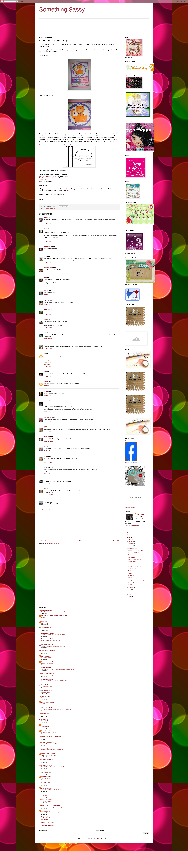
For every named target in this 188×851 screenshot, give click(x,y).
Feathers (43, 617)
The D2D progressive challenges (48, 176)
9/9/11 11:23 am (48, 327)
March (130, 599)
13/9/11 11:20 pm (48, 494)
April (129, 596)
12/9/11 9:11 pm (48, 462)
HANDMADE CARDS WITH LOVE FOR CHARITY (54, 616)
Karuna (46, 391)
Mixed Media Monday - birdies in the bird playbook (53, 611)
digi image (48, 208)
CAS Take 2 (131, 577)
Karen (45, 456)
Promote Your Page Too (131, 462)
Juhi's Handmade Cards (48, 650)
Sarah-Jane (47, 436)
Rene (45, 228)
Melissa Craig (47, 417)
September (131, 548)
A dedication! (131, 575)
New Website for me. (46, 657)
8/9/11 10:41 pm (48, 223)
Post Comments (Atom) (52, 543)
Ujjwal (88, 141)
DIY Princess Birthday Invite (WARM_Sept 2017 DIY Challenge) (56, 709)
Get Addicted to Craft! (47, 690)
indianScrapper (45, 782)
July (129, 590)
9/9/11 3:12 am (47, 272)
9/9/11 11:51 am (48, 348)
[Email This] (60, 206)
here (52, 190)
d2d (44, 208)
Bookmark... (131, 571)
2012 (128, 537)
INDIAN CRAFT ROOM (47, 822)
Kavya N (46, 290)
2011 (128, 539)
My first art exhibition (46, 801)
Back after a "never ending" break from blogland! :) (53, 807)
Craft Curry (44, 771)
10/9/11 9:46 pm (48, 431)
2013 (128, 534)
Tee (45, 332)
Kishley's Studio (45, 731)
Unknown (46, 381)
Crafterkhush (140, 514)
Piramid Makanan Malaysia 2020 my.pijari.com (52, 640)
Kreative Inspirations (130, 440)
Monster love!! (44, 720)
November (131, 543)
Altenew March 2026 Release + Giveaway (51, 629)
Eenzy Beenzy (45, 713)
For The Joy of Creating (47, 673)
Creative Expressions (47, 679)
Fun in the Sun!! (45, 726)
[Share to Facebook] (65, 206)
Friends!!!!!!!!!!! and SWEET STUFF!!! (50, 743)
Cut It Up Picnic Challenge (47, 675)
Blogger (108, 838)
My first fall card (132, 568)
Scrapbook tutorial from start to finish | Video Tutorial (53, 646)
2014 (128, 532)
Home (79, 540)
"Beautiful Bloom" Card (46, 686)
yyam (45, 277)
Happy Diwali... (132, 557)
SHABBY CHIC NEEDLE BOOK (48, 755)
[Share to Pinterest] (67, 206)
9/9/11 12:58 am (48, 251)
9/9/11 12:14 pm (48, 366)
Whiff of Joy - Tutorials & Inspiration (51, 736)
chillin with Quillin (48, 267)
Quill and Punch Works (47, 633)
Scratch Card (47, 361)
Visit (130, 507)
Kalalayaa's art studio (47, 662)
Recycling (131, 584)
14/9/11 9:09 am (48, 506)
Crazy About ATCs (46, 788)
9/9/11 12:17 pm (48, 376)
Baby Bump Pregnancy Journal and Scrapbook (52, 749)
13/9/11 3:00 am (48, 473)
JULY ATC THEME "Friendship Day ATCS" (51, 789)
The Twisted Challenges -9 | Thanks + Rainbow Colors (54, 680)
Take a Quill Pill (45, 811)
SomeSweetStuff (46, 696)
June (129, 592)
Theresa (46, 446)
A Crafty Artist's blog (47, 708)
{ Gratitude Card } (45, 692)
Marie (45, 371)
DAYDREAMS (45, 621)
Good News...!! (132, 555)
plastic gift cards (48, 362)
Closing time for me (45, 795)
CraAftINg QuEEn (46, 748)
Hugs (42, 738)
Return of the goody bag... (135, 559)
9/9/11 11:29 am (48, 338)
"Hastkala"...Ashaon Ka (47, 825)
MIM (40, 181)
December (131, 541)
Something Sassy (62, 9)
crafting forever (45, 656)
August (130, 587)
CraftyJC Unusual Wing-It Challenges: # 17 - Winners (53, 766)
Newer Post (43, 540)
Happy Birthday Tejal (46, 778)
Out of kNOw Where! (46, 799)
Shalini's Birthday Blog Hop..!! (136, 550)
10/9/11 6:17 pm (48, 421)
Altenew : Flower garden (47, 663)
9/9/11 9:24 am (47, 285)
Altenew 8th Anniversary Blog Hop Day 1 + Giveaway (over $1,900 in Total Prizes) (60, 651)
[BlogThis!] (62, 206)
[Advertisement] (79, 525)
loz (44, 488)
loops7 (97, 838)
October (130, 546)
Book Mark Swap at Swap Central (49, 784)
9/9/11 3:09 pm (47, 395)
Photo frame (44, 703)
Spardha (46, 479)
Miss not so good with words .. (49, 639)
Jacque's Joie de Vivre (47, 742)
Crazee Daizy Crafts (46, 794)
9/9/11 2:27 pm (47, 386)
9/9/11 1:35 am (47, 262)
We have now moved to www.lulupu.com (50, 761)
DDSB (41, 180)
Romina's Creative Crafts (48, 753)
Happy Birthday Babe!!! (134, 566)
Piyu (45, 344)
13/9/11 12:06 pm (48, 483)
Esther (45, 500)
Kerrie (45, 401)
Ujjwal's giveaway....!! (133, 561)
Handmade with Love (47, 644)
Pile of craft (44, 819)
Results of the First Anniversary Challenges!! (51, 812)
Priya (45, 217)
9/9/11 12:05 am (48, 241)
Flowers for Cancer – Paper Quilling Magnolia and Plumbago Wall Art (57, 669)
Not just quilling (45, 817)
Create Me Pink (45, 685)
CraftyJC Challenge (46, 765)
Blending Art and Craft (47, 702)
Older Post (116, 540)
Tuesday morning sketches (47, 178)
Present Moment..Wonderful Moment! (50, 715)
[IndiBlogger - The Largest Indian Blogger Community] (132, 300)
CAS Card (131, 582)
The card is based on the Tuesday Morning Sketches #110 (55, 145)
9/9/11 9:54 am (47, 295)
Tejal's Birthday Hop (46, 772)
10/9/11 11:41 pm (48, 441)
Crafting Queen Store (47, 759)
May (129, 594)
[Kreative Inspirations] (131, 460)
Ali (44, 353)
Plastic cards (47, 364)
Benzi (45, 256)
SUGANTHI (47, 310)
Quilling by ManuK (46, 667)
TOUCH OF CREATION (47, 725)
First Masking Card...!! (134, 564)
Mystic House (44, 697)
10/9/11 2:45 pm (48, 412)
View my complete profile (132, 525)
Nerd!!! (130, 573)
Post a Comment (46, 509)
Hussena (46, 300)
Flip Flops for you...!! (133, 552)
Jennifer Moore (48, 246)
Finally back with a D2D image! (136, 580)
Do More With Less (46, 610)
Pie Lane (115, 141)
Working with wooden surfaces (48, 732)
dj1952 (45, 427)
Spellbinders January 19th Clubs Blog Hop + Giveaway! (54, 634)
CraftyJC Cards (45, 719)
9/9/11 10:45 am (48, 304)
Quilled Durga (44, 623)
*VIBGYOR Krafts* (46, 627)
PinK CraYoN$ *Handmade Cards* (50, 805)
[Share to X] (63, 206)
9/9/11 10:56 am (48, 314)
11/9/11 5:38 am (48, 451)
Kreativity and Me (46, 776)
